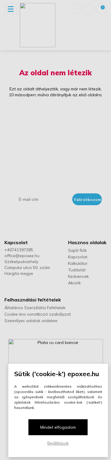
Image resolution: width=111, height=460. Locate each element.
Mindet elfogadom (58, 427)
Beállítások (58, 443)
